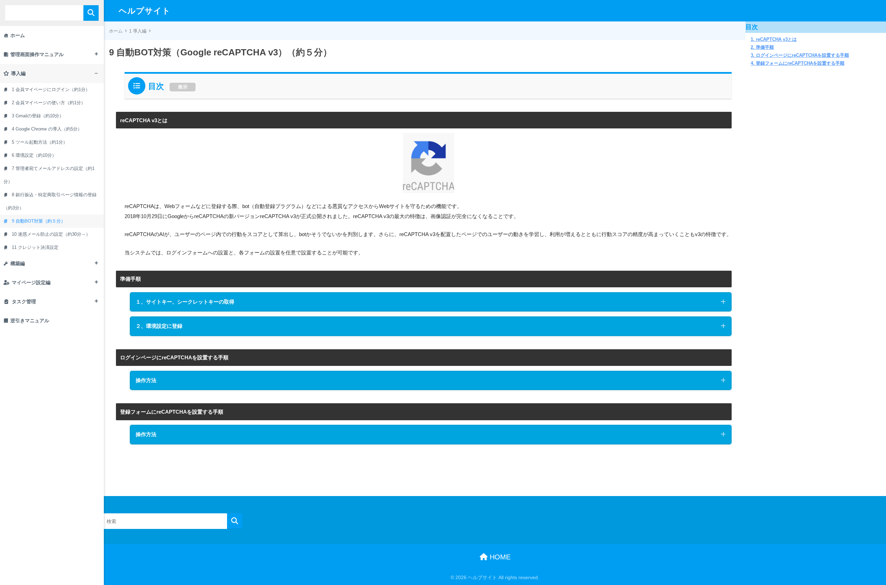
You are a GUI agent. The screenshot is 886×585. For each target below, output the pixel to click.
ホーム (17, 35)
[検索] (234, 521)
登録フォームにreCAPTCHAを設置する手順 (800, 63)
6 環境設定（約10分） (34, 155)
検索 (91, 13)
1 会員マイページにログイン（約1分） (51, 89)
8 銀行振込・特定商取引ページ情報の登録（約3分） (50, 201)
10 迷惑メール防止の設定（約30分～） (51, 234)
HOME (499, 557)
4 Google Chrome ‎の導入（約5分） (47, 129)
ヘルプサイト (145, 10)
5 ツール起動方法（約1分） (39, 142)
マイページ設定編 (31, 282)
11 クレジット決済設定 (35, 247)
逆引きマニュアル (29, 320)
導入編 (18, 73)
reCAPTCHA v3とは (776, 39)
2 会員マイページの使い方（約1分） (48, 102)
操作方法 (146, 380)
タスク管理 (24, 301)
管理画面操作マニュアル (37, 54)
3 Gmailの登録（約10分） (38, 115)
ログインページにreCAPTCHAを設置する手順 (802, 55)
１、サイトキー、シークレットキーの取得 (185, 302)
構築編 (17, 263)
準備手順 (765, 47)
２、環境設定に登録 (159, 326)
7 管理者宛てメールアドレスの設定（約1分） (48, 175)
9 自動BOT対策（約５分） (38, 221)
